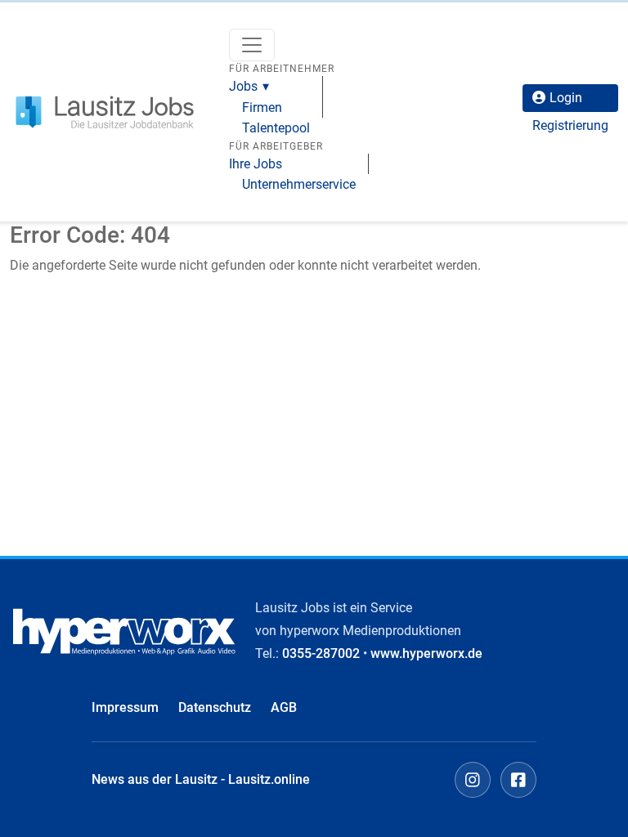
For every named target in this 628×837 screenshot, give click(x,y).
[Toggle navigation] (252, 45)
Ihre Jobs (255, 164)
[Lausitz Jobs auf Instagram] (473, 780)
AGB (284, 707)
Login (566, 97)
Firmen (262, 107)
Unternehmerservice (299, 184)
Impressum (125, 707)
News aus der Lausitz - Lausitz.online (201, 779)
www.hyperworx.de (426, 654)
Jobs (243, 86)
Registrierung (570, 125)
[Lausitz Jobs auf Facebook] (518, 780)
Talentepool (276, 128)
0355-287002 (321, 654)
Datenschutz (214, 707)
